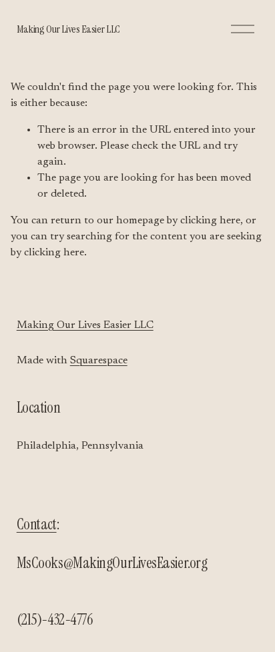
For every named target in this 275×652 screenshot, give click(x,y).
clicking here (210, 220)
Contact (37, 524)
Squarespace (98, 360)
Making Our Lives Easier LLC (68, 29)
